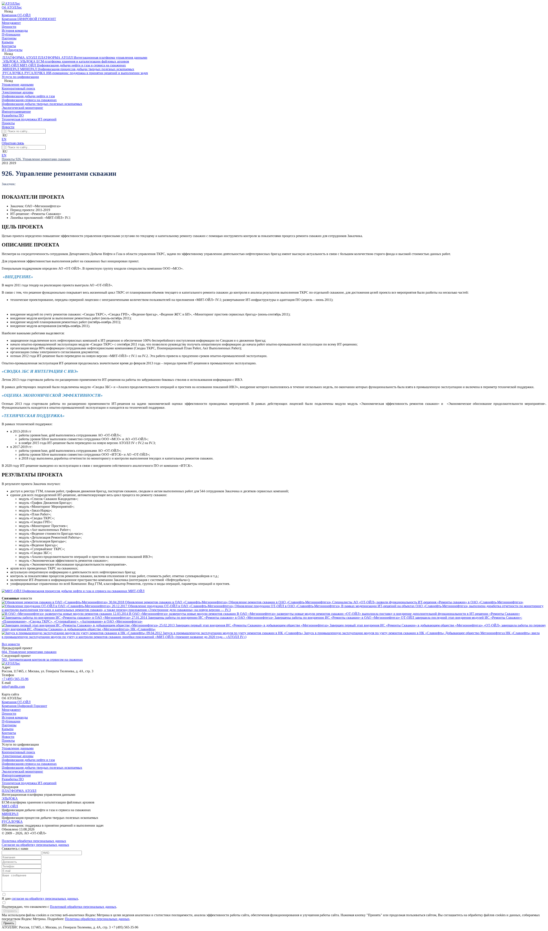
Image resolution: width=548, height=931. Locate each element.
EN (4, 139)
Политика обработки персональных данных (34, 841)
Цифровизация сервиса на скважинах (29, 764)
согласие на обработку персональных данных (45, 898)
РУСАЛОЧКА (12, 821)
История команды (15, 717)
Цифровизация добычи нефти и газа (28, 760)
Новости (8, 127)
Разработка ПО (13, 779)
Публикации (11, 721)
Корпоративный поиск (18, 752)
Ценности (9, 713)
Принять (8, 923)
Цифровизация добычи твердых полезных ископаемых (42, 767)
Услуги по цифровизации (20, 77)
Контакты (9, 733)
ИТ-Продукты (12, 50)
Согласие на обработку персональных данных (35, 845)
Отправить (10, 911)
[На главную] (11, 3)
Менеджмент (11, 710)
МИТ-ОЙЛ (10, 806)
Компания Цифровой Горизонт (24, 706)
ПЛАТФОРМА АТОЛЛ (19, 791)
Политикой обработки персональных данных (83, 906)
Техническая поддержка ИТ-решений (29, 783)
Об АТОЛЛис (12, 7)
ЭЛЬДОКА (10, 798)
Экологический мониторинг (22, 771)
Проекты (8, 123)
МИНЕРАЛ (10, 814)
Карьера (7, 729)
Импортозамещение (16, 775)
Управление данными (18, 748)
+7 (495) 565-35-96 (15, 679)
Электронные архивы (17, 756)
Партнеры (9, 725)
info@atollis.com (13, 686)
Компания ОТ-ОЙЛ (16, 702)
